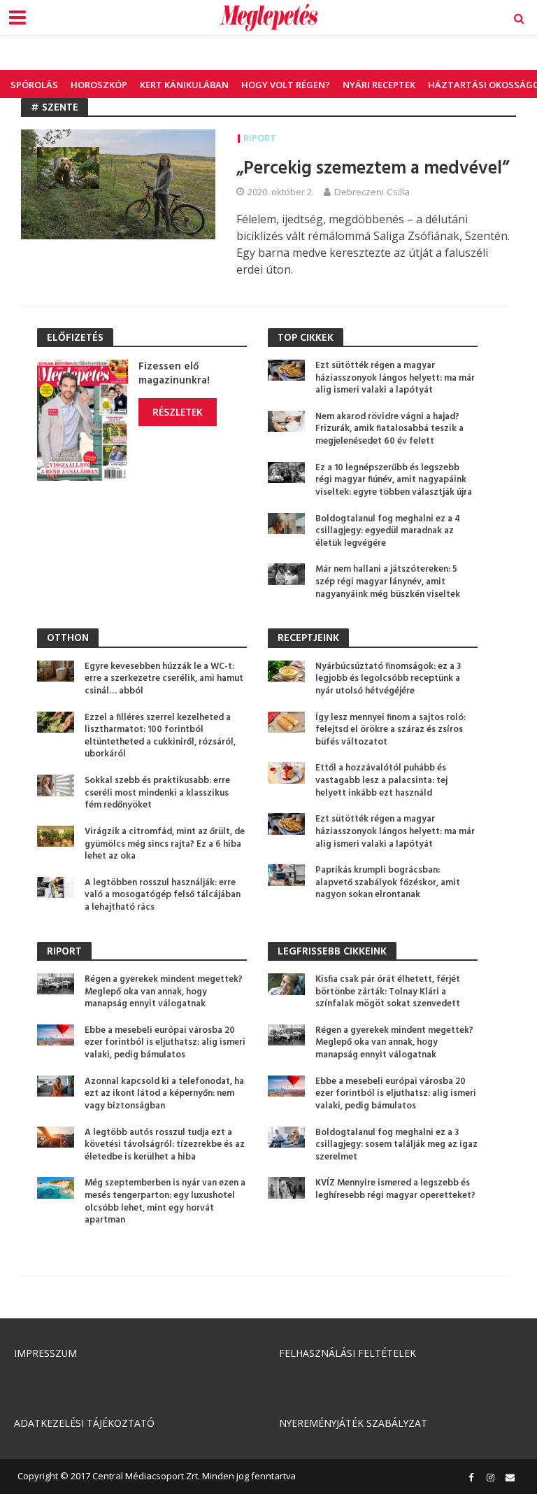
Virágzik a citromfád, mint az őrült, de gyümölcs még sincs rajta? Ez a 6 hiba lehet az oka (165, 844)
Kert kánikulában (184, 84)
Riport (259, 138)
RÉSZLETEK (177, 411)
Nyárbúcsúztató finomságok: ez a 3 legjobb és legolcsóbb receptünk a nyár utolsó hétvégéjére (388, 679)
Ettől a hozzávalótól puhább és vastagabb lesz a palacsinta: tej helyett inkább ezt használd (381, 780)
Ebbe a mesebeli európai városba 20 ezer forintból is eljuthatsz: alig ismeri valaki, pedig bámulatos (165, 1043)
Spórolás (34, 84)
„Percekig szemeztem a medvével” (372, 169)
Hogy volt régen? (285, 84)
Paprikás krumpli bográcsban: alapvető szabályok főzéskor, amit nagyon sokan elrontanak (387, 882)
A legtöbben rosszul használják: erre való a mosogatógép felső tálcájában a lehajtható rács (163, 895)
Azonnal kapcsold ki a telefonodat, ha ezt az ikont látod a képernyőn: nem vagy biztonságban (164, 1094)
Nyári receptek (379, 84)
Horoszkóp (99, 84)
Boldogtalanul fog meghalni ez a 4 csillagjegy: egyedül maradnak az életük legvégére (387, 531)
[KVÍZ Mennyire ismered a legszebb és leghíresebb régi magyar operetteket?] (286, 1186)
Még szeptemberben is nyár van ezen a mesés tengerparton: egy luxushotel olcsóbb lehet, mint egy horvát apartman (165, 1202)
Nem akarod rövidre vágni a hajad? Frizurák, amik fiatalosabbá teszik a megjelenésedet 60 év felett (389, 429)
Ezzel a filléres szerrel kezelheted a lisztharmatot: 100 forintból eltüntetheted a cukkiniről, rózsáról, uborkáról (160, 736)
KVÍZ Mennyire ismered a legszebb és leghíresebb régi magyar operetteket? (395, 1189)
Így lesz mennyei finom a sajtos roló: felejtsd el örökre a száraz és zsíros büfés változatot (390, 730)
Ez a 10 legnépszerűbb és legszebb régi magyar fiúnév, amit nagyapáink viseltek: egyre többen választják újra (393, 480)
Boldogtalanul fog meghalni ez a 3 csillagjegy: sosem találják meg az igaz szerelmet (396, 1145)
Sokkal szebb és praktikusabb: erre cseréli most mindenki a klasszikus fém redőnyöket (157, 793)
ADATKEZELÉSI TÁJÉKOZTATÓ (84, 1423)
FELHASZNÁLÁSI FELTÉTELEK (347, 1353)
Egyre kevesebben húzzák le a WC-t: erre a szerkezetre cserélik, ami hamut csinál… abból (164, 679)
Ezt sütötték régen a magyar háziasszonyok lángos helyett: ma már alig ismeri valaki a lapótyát (395, 378)
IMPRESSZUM (45, 1353)
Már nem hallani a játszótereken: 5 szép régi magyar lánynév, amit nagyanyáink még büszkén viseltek (387, 581)
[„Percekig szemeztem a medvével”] (118, 183)
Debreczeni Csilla (372, 191)
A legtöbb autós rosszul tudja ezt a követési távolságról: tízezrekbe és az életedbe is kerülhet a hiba (165, 1145)
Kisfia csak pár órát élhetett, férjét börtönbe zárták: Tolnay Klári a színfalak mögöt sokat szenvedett (387, 991)
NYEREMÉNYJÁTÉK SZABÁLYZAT (353, 1423)
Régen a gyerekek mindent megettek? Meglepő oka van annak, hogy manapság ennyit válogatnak (164, 991)
